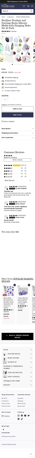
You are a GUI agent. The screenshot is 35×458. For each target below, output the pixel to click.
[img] (13, 187)
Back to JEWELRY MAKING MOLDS (19, 336)
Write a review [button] (17, 160)
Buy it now (17, 115)
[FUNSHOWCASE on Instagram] (19, 416)
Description (6, 129)
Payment (20, 398)
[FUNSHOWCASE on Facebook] (22, 416)
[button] (6, 31)
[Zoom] (28, 60)
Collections (10, 17)
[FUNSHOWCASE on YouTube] (25, 416)
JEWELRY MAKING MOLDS (23, 17)
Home (3, 17)
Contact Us (5, 401)
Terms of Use (6, 403)
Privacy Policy (6, 406)
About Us (4, 398)
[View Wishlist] (24, 6)
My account (21, 406)
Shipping (4, 104)
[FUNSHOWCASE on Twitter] (29, 416)
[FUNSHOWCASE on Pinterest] (19, 419)
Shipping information (10, 133)
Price (4, 69)
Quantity (5, 96)
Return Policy (22, 403)
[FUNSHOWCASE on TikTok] (22, 419)
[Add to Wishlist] (8, 237)
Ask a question (7, 137)
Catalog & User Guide (8, 436)
